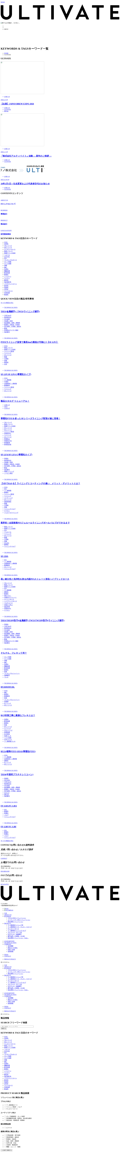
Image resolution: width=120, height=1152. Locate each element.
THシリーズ (8, 245)
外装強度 (7, 292)
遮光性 (6, 285)
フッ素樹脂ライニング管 (15, 925)
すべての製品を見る (7, 302)
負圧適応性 (7, 282)
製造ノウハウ (8, 251)
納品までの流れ (13, 948)
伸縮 (5, 265)
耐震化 (6, 274)
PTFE (6, 242)
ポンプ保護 (7, 261)
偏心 (5, 267)
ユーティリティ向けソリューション (19, 920)
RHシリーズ (8, 247)
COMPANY (7, 944)
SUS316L (7, 256)
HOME (6, 53)
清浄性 (6, 244)
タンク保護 (7, 263)
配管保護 (7, 273)
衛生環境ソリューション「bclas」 (18, 938)
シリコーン (7, 276)
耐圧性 (6, 280)
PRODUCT (7, 923)
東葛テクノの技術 (9, 253)
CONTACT (7, 956)
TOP (5, 913)
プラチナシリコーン (10, 284)
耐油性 (6, 294)
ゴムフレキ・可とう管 (15, 932)
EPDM (6, 289)
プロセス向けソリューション (17, 918)
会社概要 (10, 946)
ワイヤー (7, 278)
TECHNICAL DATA (10, 942)
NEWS (3, 2)
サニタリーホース (9, 249)
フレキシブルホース (10, 260)
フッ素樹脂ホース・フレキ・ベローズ (20, 927)
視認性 (6, 287)
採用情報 (10, 951)
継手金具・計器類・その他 (16, 936)
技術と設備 (11, 949)
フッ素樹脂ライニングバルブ (17, 930)
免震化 (6, 269)
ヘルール (7, 255)
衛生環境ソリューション (15, 921)
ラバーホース (8, 291)
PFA (5, 258)
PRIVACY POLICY (10, 959)
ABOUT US (7, 915)
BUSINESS (7, 916)
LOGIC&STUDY (9, 941)
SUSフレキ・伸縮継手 (15, 934)
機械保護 (7, 271)
